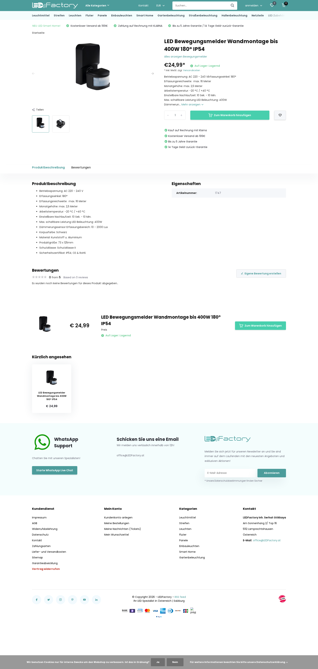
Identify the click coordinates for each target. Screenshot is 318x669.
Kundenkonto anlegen (118, 517)
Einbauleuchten (121, 15)
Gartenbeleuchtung (171, 15)
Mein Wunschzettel (116, 534)
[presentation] (33, 74)
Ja (157, 662)
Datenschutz (40, 534)
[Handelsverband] (282, 598)
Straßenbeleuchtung (203, 15)
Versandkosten (191, 70)
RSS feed (180, 597)
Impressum (39, 517)
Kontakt (144, 5)
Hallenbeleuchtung (234, 15)
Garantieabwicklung (45, 563)
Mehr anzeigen (191, 104)
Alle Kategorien (95, 5)
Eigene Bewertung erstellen (263, 273)
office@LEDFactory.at (267, 540)
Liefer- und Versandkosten (49, 552)
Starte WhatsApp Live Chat (54, 470)
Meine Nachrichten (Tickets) (122, 529)
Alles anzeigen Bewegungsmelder (185, 56)
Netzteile (258, 15)
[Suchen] (232, 5)
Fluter (89, 15)
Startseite (38, 33)
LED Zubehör (276, 15)
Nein (175, 662)
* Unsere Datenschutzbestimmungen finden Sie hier (233, 480)
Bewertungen (81, 167)
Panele (102, 15)
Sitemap (37, 557)
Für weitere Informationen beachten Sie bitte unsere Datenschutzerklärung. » (239, 662)
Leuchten (75, 15)
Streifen (59, 15)
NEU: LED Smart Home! (46, 26)
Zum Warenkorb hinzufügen (232, 115)
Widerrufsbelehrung (44, 529)
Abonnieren (272, 473)
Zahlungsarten (41, 546)
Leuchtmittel (41, 15)
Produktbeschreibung (48, 167)
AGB (34, 523)
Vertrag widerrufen (46, 569)
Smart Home (144, 15)
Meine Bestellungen (116, 523)
